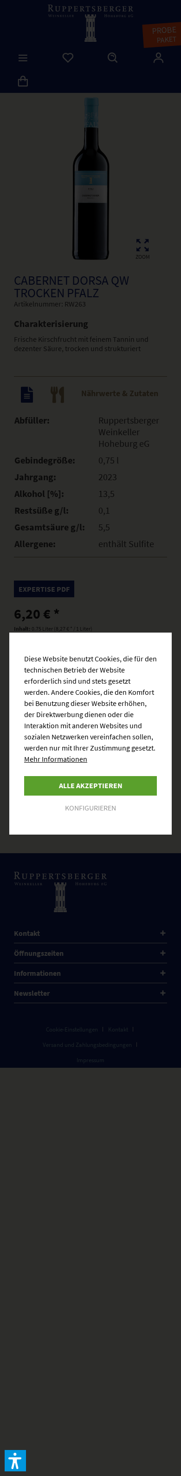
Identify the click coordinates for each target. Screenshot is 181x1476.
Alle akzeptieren (91, 785)
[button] (15, 1460)
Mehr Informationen (55, 759)
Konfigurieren (90, 807)
